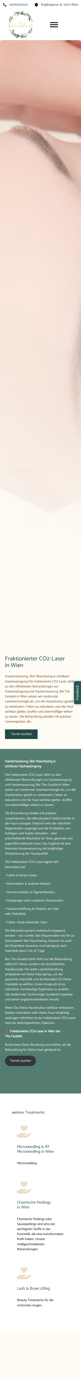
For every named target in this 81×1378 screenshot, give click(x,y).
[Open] (54, 24)
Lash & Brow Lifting (33, 1288)
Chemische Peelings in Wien (34, 1205)
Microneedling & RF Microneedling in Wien (35, 1149)
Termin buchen (21, 734)
